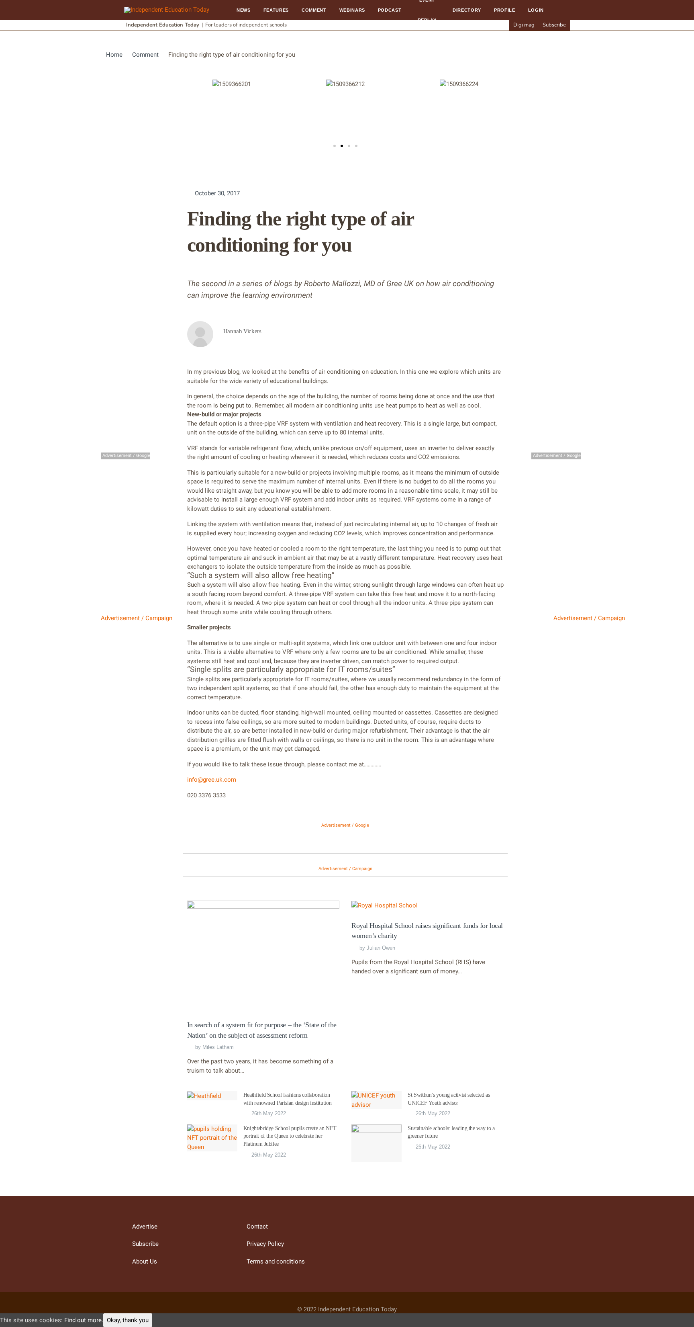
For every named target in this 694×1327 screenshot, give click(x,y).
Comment (314, 10)
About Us (144, 1261)
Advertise (144, 1226)
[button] (334, 146)
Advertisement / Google (345, 825)
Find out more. (83, 1320)
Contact (257, 1226)
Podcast (390, 10)
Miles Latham (218, 1047)
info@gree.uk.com (211, 779)
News (244, 10)
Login (536, 10)
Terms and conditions (276, 1261)
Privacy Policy (265, 1243)
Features (276, 10)
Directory (467, 10)
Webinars (352, 10)
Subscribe (554, 25)
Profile (504, 10)
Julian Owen (381, 948)
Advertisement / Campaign (136, 618)
